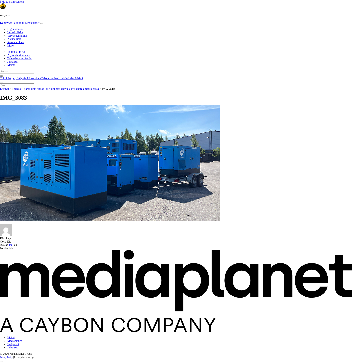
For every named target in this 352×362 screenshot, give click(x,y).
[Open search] (1, 76)
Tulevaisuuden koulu (19, 58)
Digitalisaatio (15, 29)
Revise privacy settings (24, 357)
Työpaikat (13, 344)
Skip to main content (12, 1)
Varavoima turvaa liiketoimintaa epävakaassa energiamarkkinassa (61, 88)
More (10, 45)
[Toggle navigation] (41, 23)
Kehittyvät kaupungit (19, 22)
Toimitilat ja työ (16, 51)
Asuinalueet (14, 38)
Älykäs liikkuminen (18, 55)
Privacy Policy (6, 357)
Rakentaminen (15, 42)
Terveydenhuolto (17, 35)
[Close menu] (1, 82)
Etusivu (4, 88)
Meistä (11, 65)
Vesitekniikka (15, 32)
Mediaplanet (14, 340)
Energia (16, 88)
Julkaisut (12, 61)
